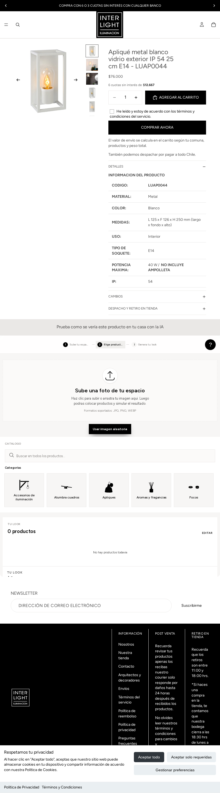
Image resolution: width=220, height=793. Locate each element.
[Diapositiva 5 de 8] (92, 107)
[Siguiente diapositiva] (77, 81)
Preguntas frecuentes (127, 741)
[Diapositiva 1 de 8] (92, 51)
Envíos (123, 689)
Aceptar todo (149, 757)
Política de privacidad (126, 727)
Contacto (126, 666)
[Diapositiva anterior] (17, 81)
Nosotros (126, 644)
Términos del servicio (129, 700)
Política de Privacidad (21, 787)
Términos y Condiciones (62, 787)
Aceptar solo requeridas (191, 757)
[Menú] (6, 24)
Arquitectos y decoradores (129, 678)
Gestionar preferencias (175, 770)
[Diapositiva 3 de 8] (92, 79)
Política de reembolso (127, 713)
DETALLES (115, 166)
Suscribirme (191, 605)
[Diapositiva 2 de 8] (92, 65)
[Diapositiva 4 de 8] (92, 93)
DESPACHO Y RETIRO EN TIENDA (132, 308)
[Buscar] (18, 25)
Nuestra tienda (125, 656)
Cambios (115, 296)
